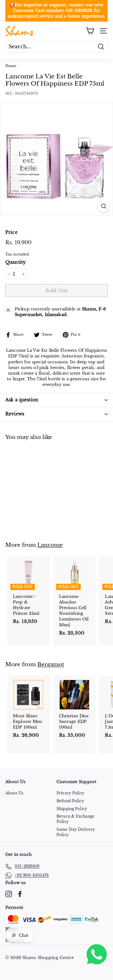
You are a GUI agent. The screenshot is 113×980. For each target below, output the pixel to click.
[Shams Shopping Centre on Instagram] (8, 894)
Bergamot (50, 664)
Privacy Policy (70, 793)
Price (11, 232)
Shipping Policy (71, 808)
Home (11, 66)
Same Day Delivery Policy (75, 832)
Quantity (15, 262)
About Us (14, 793)
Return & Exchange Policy (75, 819)
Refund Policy (70, 800)
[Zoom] (104, 206)
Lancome (50, 544)
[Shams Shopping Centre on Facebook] (20, 894)
